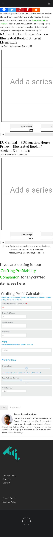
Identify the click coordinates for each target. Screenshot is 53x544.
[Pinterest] (20, 10)
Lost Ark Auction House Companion (33, 24)
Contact (6, 483)
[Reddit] (36, 10)
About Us (7, 479)
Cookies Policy (9, 502)
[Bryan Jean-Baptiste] (7, 419)
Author (4, 408)
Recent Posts (15, 408)
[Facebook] (4, 10)
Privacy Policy (9, 498)
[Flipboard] (28, 10)
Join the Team (9, 475)
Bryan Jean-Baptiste (25, 414)
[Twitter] (12, 10)
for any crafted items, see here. (23, 277)
